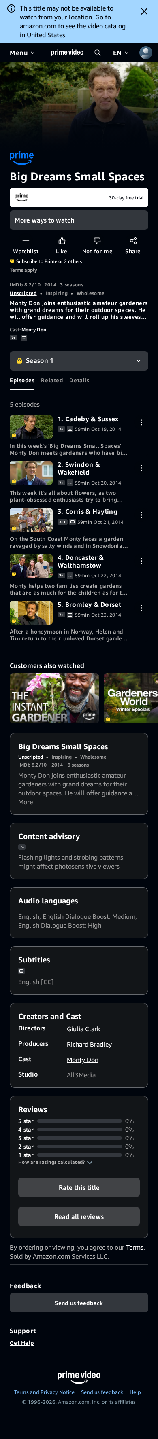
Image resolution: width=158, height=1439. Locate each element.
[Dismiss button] (144, 11)
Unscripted (23, 293)
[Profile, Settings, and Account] (146, 52)
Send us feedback (102, 1392)
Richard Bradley (89, 1044)
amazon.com (38, 26)
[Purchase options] (141, 422)
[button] (55, 1162)
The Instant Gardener (54, 698)
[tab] (22, 380)
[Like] (62, 240)
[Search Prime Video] (98, 52)
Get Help (22, 1342)
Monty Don (33, 329)
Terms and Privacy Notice (44, 1392)
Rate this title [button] (79, 1187)
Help (135, 1392)
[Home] (67, 52)
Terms (134, 1247)
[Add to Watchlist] (26, 240)
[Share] (133, 240)
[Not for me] (97, 240)
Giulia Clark (83, 1029)
